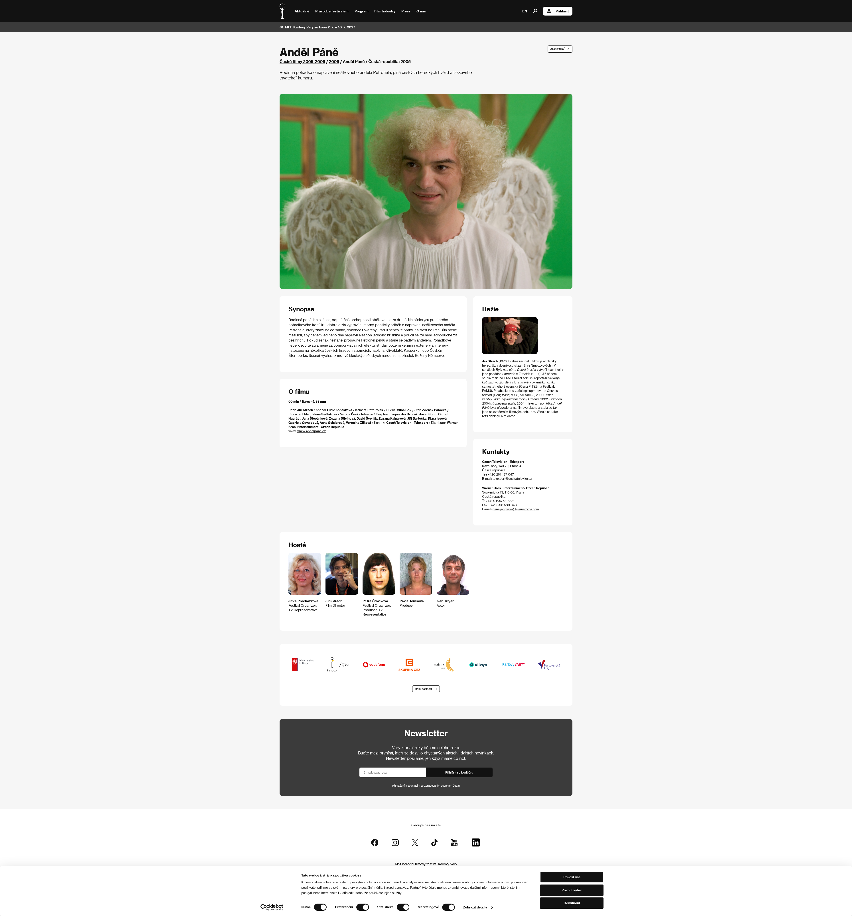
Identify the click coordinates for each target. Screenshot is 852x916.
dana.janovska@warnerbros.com (516, 509)
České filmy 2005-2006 (302, 61)
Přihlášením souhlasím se (426, 785)
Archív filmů (557, 48)
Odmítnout (572, 903)
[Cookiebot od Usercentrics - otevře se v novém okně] (271, 907)
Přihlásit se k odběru (459, 772)
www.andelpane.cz (311, 431)
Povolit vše (571, 877)
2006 (334, 61)
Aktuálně (302, 11)
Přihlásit (562, 11)
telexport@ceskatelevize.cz (512, 478)
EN (524, 11)
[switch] (362, 907)
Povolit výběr (572, 890)
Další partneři (423, 688)
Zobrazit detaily (475, 907)
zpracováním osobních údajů (442, 785)
